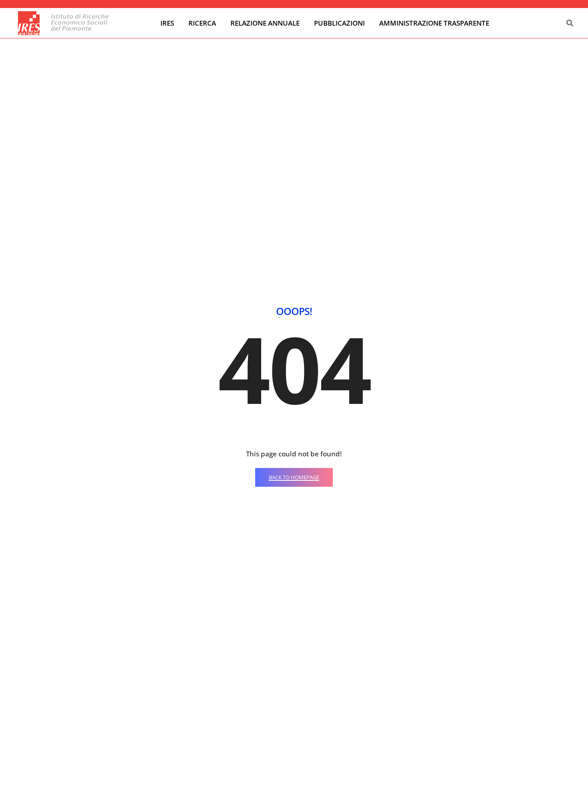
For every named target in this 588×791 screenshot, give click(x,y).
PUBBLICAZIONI (339, 23)
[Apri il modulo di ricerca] (570, 23)
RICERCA (202, 23)
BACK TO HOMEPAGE (294, 477)
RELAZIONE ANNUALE (265, 23)
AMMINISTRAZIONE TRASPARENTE (434, 23)
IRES (167, 23)
